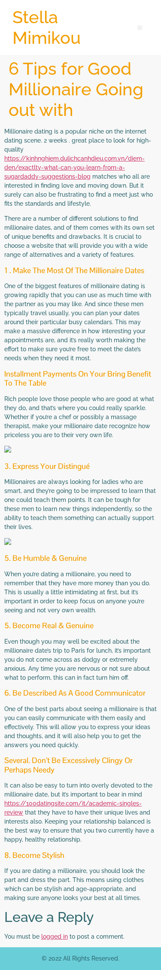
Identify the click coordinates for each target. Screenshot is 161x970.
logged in (54, 936)
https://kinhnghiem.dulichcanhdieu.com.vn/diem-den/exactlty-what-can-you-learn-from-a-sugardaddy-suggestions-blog (74, 167)
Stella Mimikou (46, 27)
